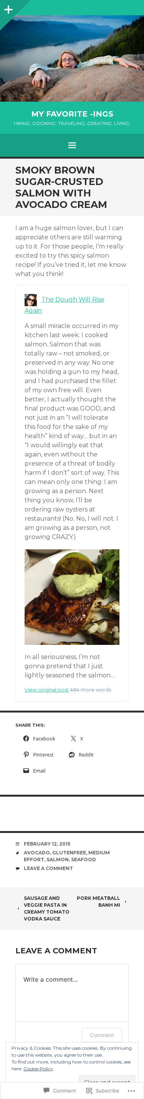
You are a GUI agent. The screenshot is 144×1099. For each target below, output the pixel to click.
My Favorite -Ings (72, 114)
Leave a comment (48, 868)
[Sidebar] (7, 7)
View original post (47, 690)
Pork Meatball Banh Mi (98, 901)
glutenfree (69, 852)
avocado (37, 852)
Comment (102, 1035)
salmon (57, 859)
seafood (83, 859)
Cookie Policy (38, 1068)
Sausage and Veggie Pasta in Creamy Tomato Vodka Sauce (47, 908)
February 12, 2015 (47, 844)
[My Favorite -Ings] (72, 58)
